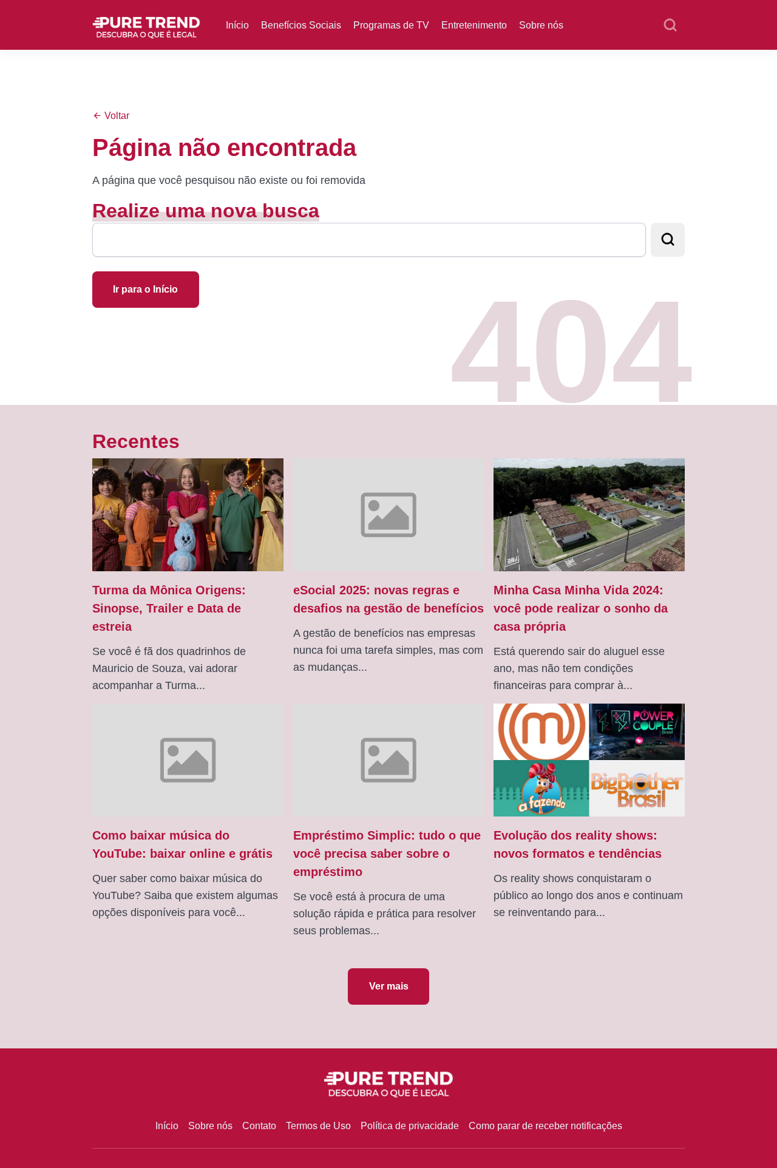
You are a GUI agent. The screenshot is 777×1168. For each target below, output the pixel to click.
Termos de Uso (318, 1126)
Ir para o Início (145, 289)
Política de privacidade (410, 1126)
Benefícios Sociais (301, 25)
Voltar (115, 115)
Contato (259, 1126)
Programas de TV (391, 25)
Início (237, 25)
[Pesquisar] (670, 25)
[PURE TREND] (146, 24)
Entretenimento (474, 25)
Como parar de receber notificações (545, 1126)
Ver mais (389, 986)
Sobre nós (541, 25)
